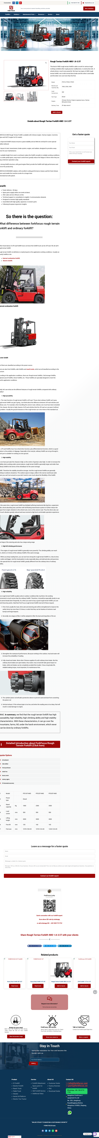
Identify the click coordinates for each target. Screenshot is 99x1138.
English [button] (12, 1136)
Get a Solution (89, 8)
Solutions (17, 14)
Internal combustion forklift (11, 258)
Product (14, 1079)
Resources (41, 14)
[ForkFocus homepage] (11, 8)
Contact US (69, 1079)
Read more (14, 986)
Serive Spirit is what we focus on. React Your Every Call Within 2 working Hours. (52, 1030)
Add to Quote (57, 112)
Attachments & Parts (29, 14)
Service (50, 14)
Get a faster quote (81, 134)
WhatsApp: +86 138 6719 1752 (75, 1091)
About (57, 14)
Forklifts (8, 14)
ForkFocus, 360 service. (49, 1027)
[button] (46, 62)
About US (50, 1079)
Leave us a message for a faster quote (49, 846)
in (17, 2)
